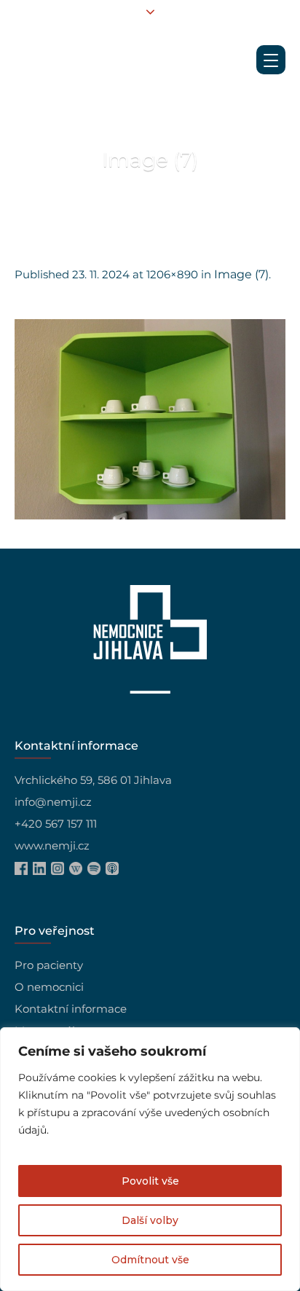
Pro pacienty (49, 965)
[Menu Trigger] (270, 59)
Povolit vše (150, 1181)
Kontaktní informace (71, 1009)
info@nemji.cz (53, 802)
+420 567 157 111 (56, 824)
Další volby (150, 1220)
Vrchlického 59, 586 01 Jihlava (93, 780)
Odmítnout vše (150, 1259)
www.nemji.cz (52, 845)
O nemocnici (49, 987)
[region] (150, 1159)
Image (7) (241, 274)
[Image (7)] (150, 419)
